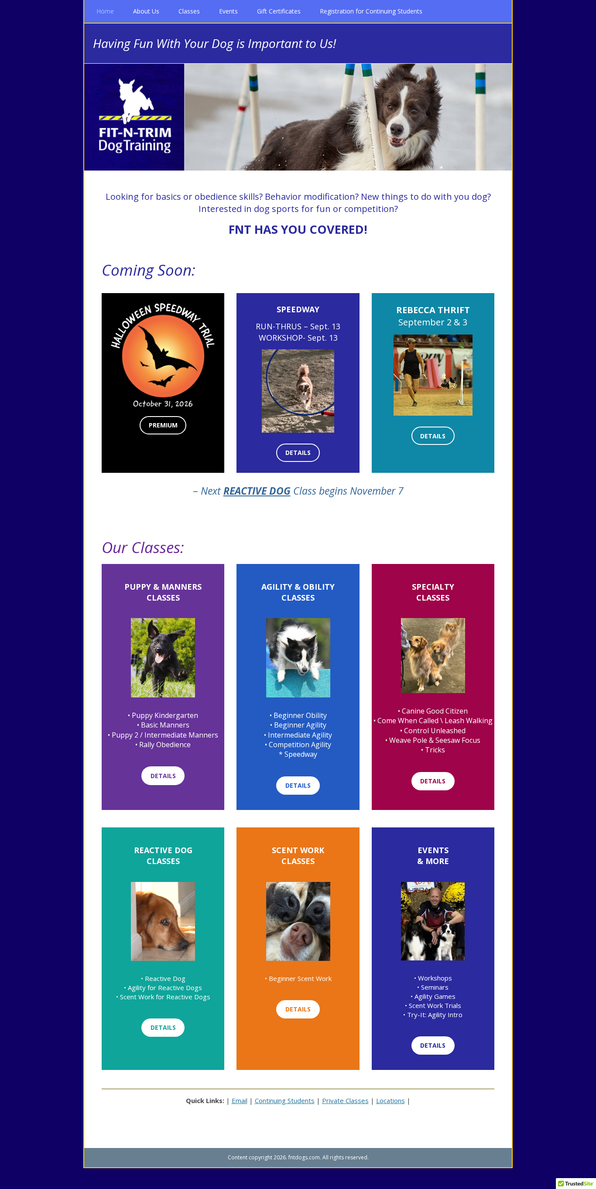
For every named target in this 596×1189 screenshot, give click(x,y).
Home (105, 11)
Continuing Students (285, 1100)
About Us (146, 11)
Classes (189, 11)
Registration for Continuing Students (371, 11)
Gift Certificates (279, 11)
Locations (390, 1100)
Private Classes (345, 1100)
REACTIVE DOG (257, 491)
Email (239, 1100)
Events (228, 11)
